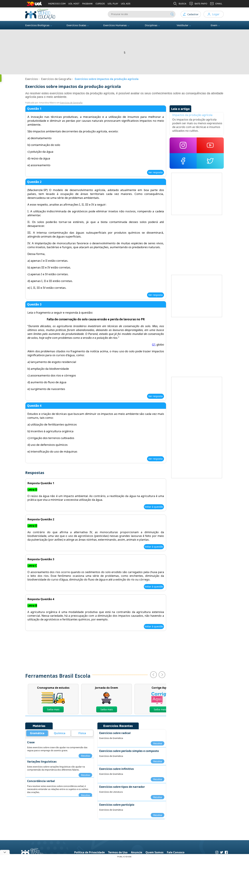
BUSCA (182, 3)
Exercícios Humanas (115, 25)
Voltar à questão (154, 506)
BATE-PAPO (201, 3)
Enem (214, 25)
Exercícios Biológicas (37, 25)
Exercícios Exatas (76, 25)
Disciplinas (151, 25)
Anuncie (136, 852)
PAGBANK (87, 3)
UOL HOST (73, 3)
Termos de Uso (118, 852)
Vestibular (182, 25)
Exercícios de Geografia (71, 102)
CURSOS (100, 3)
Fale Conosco (175, 852)
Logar (216, 14)
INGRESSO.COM (57, 3)
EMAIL (218, 3)
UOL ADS (125, 3)
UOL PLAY (113, 3)
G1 (154, 344)
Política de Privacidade (89, 852)
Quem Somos (154, 852)
